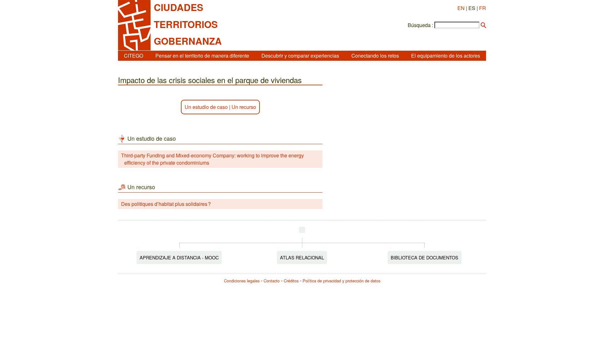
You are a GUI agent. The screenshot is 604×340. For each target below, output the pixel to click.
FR (482, 8)
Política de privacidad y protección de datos (341, 281)
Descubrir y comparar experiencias (300, 55)
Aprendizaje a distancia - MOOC (179, 257)
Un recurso (244, 106)
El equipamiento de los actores (445, 55)
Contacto (272, 281)
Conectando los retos (375, 55)
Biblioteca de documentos (424, 257)
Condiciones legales (242, 281)
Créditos (291, 281)
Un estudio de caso (206, 106)
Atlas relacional (302, 257)
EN (461, 8)
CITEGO (133, 55)
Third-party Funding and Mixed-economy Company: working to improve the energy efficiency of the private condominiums (212, 159)
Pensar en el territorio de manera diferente (202, 55)
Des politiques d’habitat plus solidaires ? (166, 203)
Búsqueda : (420, 25)
